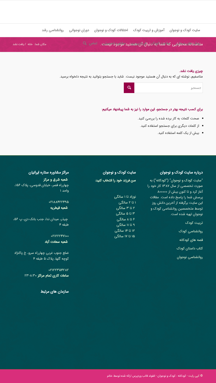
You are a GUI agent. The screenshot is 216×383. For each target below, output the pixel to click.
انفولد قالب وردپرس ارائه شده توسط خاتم (131, 376)
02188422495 (59, 202)
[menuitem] (185, 30)
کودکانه (161, 180)
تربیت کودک (194, 223)
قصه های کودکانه (191, 240)
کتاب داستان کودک (190, 248)
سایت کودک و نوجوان (186, 180)
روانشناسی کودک (191, 231)
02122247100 (60, 236)
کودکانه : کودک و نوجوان (172, 376)
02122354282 (58, 270)
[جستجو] (83, 43)
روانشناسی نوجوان (190, 257)
